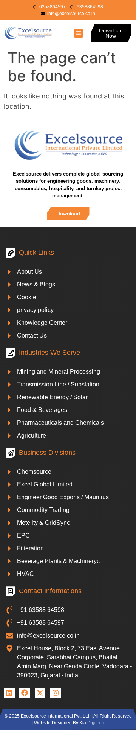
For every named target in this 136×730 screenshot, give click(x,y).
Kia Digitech (91, 722)
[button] (78, 33)
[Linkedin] (9, 693)
